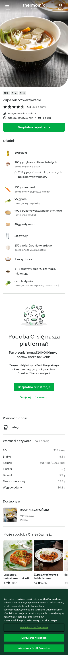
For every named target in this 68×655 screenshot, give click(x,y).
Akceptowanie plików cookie (34, 648)
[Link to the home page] (34, 6)
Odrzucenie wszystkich (34, 637)
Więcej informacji (34, 397)
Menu (7, 9)
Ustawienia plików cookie (34, 627)
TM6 (14, 93)
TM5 (22, 93)
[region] (34, 622)
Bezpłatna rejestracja (34, 127)
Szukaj (60, 9)
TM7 (6, 93)
